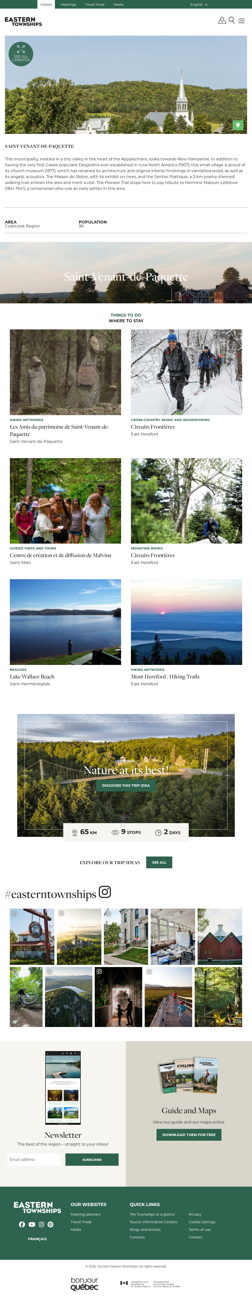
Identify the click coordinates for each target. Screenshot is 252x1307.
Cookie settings (202, 1222)
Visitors (46, 4)
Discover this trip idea (126, 785)
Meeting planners (86, 1214)
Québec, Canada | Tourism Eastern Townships (23, 21)
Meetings (68, 4)
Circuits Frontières (153, 426)
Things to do (126, 315)
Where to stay (126, 321)
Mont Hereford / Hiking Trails (165, 676)
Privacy (195, 1214)
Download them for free (189, 1134)
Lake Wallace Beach (32, 676)
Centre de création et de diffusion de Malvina (60, 555)
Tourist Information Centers (153, 1222)
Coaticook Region (22, 225)
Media (119, 4)
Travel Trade (95, 4)
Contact (196, 1237)
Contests (137, 1237)
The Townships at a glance (152, 1214)
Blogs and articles (145, 1229)
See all (159, 862)
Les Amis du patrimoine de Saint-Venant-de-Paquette (59, 430)
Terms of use (200, 1229)
